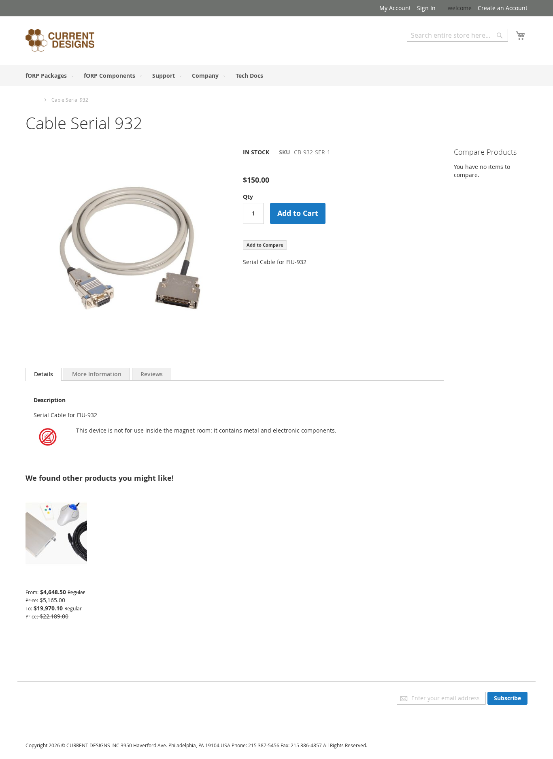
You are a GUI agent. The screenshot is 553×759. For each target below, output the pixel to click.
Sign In (426, 8)
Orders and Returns (53, 718)
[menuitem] (48, 75)
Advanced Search (430, 47)
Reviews (151, 374)
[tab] (44, 374)
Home (32, 99)
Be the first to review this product (288, 166)
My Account (395, 8)
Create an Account (502, 8)
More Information (96, 374)
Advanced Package (51, 580)
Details (43, 374)
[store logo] (60, 42)
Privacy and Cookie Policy (59, 695)
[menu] (276, 75)
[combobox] (457, 35)
